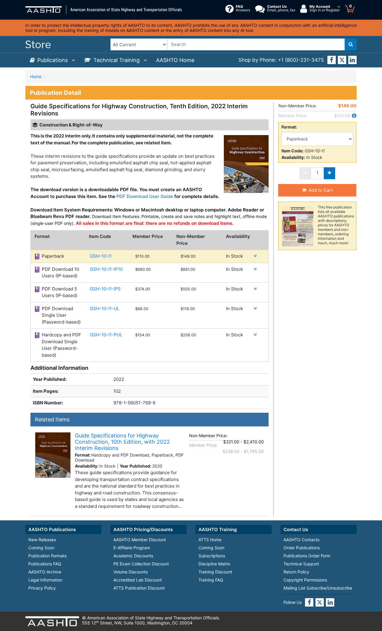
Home (35, 76)
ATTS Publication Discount (139, 587)
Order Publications (302, 547)
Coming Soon (41, 547)
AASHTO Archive (44, 571)
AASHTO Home (175, 60)
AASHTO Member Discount (139, 539)
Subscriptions (211, 555)
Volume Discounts (130, 571)
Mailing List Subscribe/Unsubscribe (318, 587)
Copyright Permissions (305, 579)
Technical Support (301, 563)
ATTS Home (209, 539)
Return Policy (296, 571)
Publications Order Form (307, 555)
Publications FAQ (44, 563)
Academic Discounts (133, 555)
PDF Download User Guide (144, 196)
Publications (53, 60)
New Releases (42, 539)
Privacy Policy (42, 587)
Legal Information (45, 579)
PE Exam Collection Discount (141, 563)
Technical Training (117, 60)
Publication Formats (47, 555)
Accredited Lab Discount (137, 579)
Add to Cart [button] (321, 190)
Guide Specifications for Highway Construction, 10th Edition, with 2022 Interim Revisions (122, 441)
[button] (254, 256)
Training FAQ (210, 579)
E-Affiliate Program (131, 547)
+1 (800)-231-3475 (301, 60)
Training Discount (215, 571)
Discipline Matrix (214, 563)
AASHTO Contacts (301, 539)
